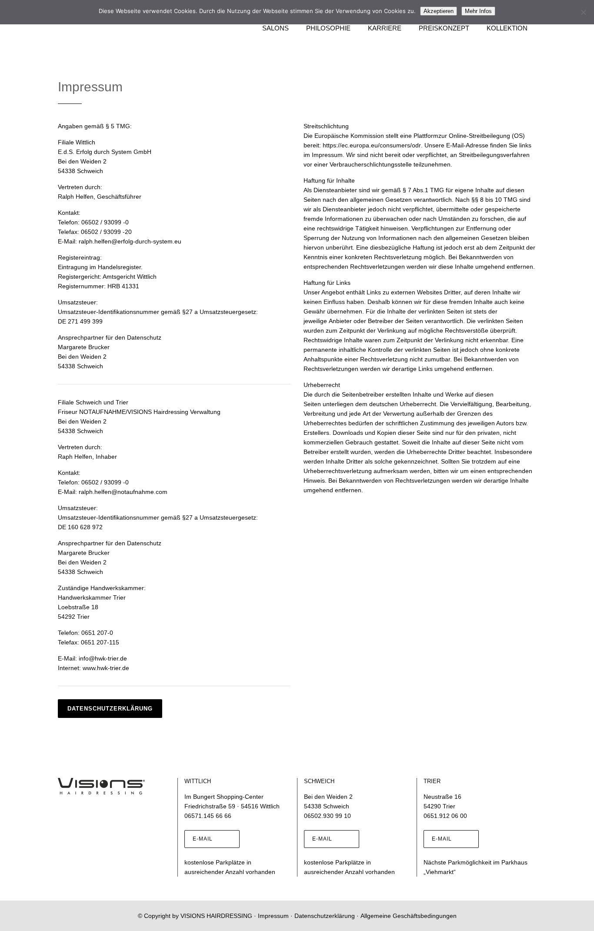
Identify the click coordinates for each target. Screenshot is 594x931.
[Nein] (583, 12)
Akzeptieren (439, 11)
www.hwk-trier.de (106, 667)
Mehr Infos (478, 11)
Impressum (273, 915)
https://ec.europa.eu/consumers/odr (372, 145)
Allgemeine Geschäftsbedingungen (408, 915)
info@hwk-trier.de (103, 658)
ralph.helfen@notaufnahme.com (123, 491)
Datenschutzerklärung (110, 708)
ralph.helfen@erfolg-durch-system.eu (130, 241)
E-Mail (203, 839)
